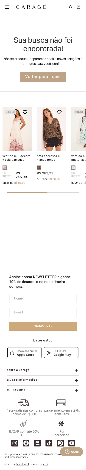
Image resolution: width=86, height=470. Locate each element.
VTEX (45, 464)
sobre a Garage (18, 370)
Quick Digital (22, 464)
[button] (5, 129)
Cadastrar (43, 326)
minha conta (16, 389)
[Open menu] (7, 7)
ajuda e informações (22, 380)
